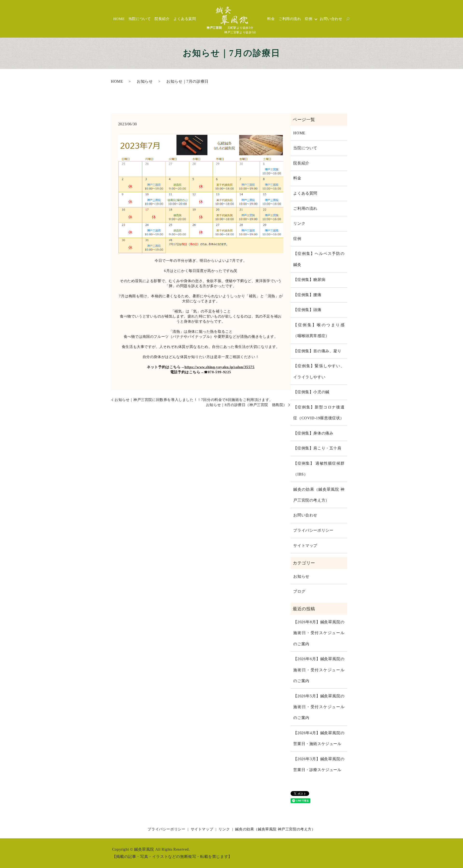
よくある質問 (184, 19)
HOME (118, 19)
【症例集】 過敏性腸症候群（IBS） (318, 468)
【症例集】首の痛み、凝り (317, 351)
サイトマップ (305, 545)
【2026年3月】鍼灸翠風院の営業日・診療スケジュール (318, 764)
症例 (308, 19)
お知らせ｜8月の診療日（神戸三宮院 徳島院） (246, 405)
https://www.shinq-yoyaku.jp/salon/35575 (219, 367)
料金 (271, 19)
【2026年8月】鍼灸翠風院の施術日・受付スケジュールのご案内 (318, 633)
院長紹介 (162, 19)
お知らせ (145, 81)
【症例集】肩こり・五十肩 (317, 448)
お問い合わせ (331, 19)
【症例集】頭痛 (307, 310)
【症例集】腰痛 (307, 295)
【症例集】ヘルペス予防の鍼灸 (318, 259)
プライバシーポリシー (313, 530)
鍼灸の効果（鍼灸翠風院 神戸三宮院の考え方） (318, 494)
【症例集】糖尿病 (309, 280)
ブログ (299, 591)
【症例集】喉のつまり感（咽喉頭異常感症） (318, 330)
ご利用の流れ (290, 19)
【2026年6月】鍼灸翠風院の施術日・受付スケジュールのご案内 (318, 670)
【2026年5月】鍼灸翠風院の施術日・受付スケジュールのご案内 (318, 707)
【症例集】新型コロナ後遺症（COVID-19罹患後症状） (318, 412)
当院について (139, 19)
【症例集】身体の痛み (313, 433)
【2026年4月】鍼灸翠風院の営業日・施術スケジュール (318, 738)
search (348, 19)
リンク (299, 223)
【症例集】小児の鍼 (311, 392)
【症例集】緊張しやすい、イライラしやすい (318, 371)
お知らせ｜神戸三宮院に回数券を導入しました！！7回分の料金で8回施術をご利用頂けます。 (194, 400)
